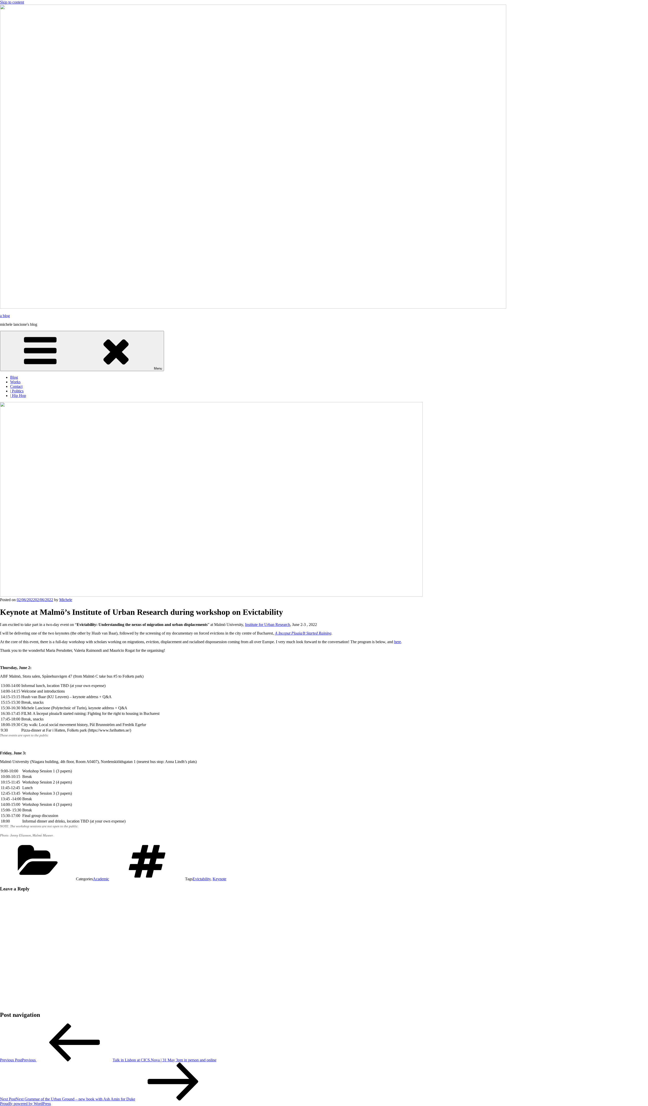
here (397, 642)
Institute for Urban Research (267, 624)
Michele (65, 600)
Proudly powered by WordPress (25, 1103)
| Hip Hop (18, 395)
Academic (101, 879)
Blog (14, 377)
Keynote (219, 879)
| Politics (17, 391)
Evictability (202, 879)
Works (15, 382)
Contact (16, 386)
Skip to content (12, 2)
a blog (5, 316)
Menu (158, 368)
